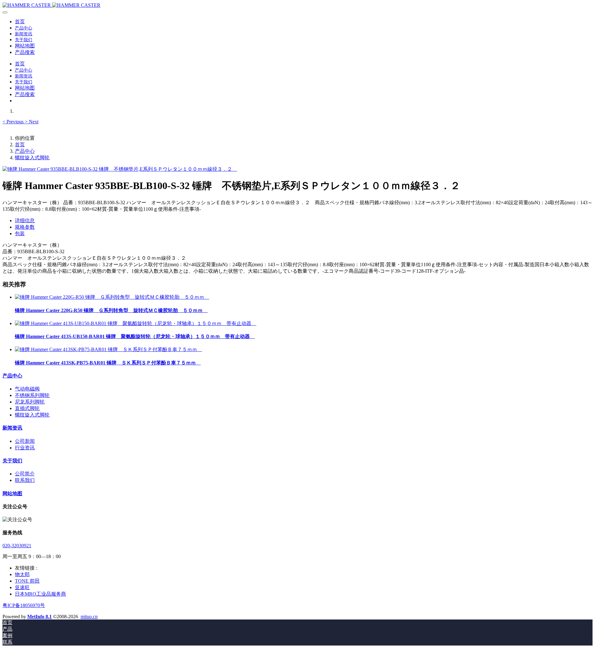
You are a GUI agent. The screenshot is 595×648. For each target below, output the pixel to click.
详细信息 (25, 220)
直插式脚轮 (27, 408)
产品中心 (25, 151)
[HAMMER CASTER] (297, 5)
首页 (20, 21)
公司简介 (25, 473)
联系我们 (25, 480)
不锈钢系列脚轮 (32, 395)
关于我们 (12, 460)
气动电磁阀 (27, 388)
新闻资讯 (12, 427)
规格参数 (25, 227)
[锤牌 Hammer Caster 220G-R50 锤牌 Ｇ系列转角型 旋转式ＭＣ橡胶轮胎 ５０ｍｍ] (112, 297)
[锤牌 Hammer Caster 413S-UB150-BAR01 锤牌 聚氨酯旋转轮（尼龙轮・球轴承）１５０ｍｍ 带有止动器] (135, 323)
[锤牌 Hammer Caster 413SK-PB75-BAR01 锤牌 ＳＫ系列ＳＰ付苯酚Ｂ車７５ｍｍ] (108, 349)
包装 (20, 233)
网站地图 (12, 493)
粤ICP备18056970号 (23, 605)
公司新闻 (25, 441)
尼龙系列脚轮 (30, 401)
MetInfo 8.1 (39, 616)
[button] (13, 121)
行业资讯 (25, 447)
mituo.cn (89, 616)
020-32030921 (16, 545)
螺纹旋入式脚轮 (32, 157)
